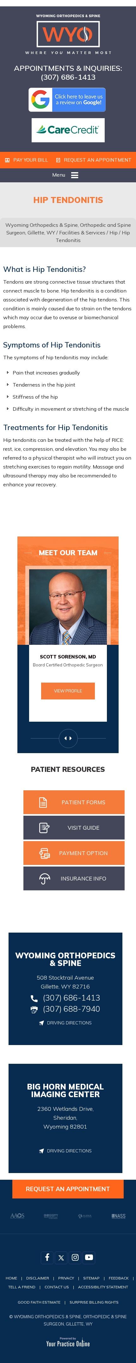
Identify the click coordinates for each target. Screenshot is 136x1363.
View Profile (68, 690)
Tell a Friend (21, 1287)
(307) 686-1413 (68, 77)
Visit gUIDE (83, 827)
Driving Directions (69, 1023)
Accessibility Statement (103, 1287)
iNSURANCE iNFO (83, 878)
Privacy (66, 1278)
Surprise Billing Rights (94, 1302)
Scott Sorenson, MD (68, 657)
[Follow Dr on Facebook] (47, 1258)
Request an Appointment (97, 160)
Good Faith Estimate (39, 1302)
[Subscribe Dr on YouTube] (89, 1258)
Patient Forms (83, 802)
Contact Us (57, 1287)
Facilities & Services (82, 232)
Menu (58, 175)
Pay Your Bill (30, 160)
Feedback (119, 1278)
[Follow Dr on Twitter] (61, 1258)
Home (11, 1278)
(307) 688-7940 (71, 1009)
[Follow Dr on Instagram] (75, 1258)
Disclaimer (37, 1278)
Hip (113, 232)
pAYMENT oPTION (83, 853)
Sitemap (91, 1278)
